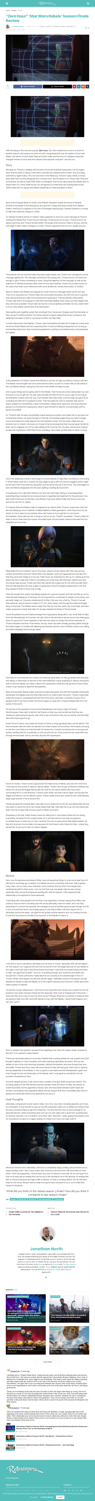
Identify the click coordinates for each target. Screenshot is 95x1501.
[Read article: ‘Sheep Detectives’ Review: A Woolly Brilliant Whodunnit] (69, 1340)
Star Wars (32, 1199)
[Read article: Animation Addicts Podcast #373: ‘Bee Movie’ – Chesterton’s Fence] (10, 1438)
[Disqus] (47, 1396)
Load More (47, 1362)
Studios (13, 10)
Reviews (63, 26)
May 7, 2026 (55, 1352)
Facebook (50, 1269)
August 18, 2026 (13, 1320)
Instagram (67, 1269)
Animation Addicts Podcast (18, 1296)
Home (8, 10)
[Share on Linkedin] (79, 86)
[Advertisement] (47, 142)
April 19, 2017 (32, 26)
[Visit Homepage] (47, 3)
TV (75, 26)
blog (40, 1264)
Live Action (55, 1296)
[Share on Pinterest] (74, 86)
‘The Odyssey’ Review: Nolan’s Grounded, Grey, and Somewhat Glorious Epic (68, 1316)
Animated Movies (14, 1328)
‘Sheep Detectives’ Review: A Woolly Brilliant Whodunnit (66, 1348)
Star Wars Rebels (45, 1199)
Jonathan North (18, 26)
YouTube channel (69, 1264)
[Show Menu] (7, 3)
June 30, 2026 (12, 1352)
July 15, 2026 (56, 1320)
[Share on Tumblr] (87, 86)
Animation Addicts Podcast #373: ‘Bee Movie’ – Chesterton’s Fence (44, 1436)
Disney (20, 10)
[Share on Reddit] (83, 86)
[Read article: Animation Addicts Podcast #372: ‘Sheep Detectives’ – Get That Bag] (10, 1447)
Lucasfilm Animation (52, 26)
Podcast (56, 1264)
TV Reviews (58, 1199)
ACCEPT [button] (60, 1497)
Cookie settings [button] (46, 1497)
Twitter (57, 1269)
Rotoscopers (14, 1478)
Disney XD (22, 1199)
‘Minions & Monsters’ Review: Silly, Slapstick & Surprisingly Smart (22, 1348)
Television (69, 26)
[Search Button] (88, 3)
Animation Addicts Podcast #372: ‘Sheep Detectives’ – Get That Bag (45, 1445)
